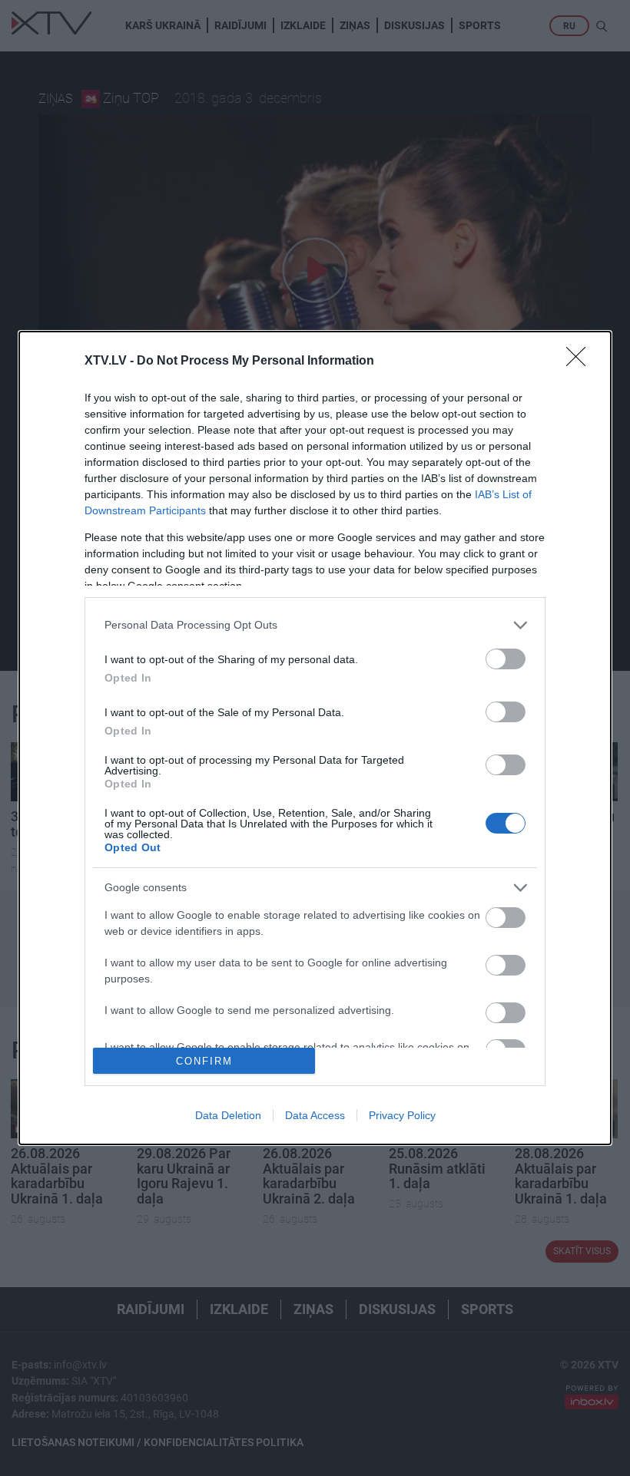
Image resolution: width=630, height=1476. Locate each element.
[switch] (506, 659)
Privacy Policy (402, 1115)
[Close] (580, 361)
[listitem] (315, 625)
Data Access (315, 1115)
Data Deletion (228, 1115)
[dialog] (315, 738)
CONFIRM (204, 1061)
